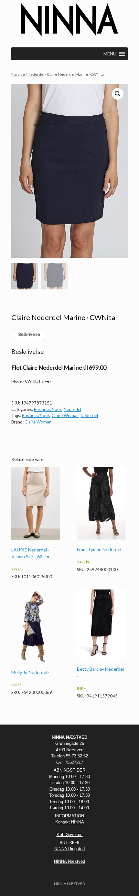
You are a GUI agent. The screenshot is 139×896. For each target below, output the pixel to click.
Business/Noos (48, 409)
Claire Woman (65, 415)
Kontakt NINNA (69, 822)
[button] (117, 94)
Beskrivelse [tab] (29, 334)
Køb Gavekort (70, 834)
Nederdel (35, 74)
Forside (18, 74)
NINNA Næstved (69, 861)
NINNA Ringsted (69, 848)
